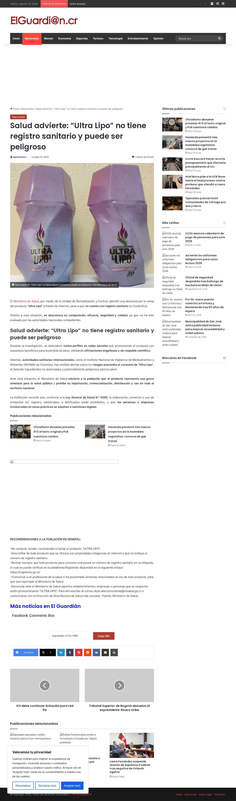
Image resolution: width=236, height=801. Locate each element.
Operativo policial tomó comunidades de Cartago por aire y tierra (205, 202)
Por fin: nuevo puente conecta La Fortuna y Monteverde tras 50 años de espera (204, 305)
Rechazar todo (47, 785)
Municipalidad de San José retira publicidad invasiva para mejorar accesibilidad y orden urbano (205, 327)
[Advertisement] (118, 75)
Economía (64, 38)
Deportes (82, 38)
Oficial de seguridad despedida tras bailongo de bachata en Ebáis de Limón (204, 281)
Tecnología (116, 38)
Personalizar (23, 785)
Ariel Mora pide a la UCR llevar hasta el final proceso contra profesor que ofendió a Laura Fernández (205, 182)
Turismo (98, 38)
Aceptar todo (72, 785)
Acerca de (190, 794)
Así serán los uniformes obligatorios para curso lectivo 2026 (201, 259)
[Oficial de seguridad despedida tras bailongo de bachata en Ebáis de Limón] (172, 285)
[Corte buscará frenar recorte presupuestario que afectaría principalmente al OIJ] (172, 164)
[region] (47, 770)
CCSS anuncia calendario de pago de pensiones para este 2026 (205, 237)
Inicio (16, 38)
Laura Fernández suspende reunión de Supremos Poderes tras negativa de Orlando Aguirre (130, 767)
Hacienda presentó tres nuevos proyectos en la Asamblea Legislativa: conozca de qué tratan (201, 143)
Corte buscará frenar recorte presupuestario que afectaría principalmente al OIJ (116, 3)
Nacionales (32, 38)
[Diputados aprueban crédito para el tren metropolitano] (32, 745)
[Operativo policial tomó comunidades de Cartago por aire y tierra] (172, 203)
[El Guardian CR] (44, 20)
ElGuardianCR (83, 794)
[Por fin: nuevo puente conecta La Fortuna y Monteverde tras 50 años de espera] (172, 307)
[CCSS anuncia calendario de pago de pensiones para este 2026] (172, 241)
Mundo (48, 38)
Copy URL (104, 636)
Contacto (219, 794)
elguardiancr (20, 157)
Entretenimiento (138, 38)
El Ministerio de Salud (24, 301)
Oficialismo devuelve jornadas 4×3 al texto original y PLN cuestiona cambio (54, 431)
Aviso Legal (205, 794)
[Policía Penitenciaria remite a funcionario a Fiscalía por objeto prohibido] (82, 744)
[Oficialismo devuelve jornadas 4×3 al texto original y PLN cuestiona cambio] (20, 432)
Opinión (158, 38)
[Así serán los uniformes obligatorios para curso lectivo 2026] (172, 263)
